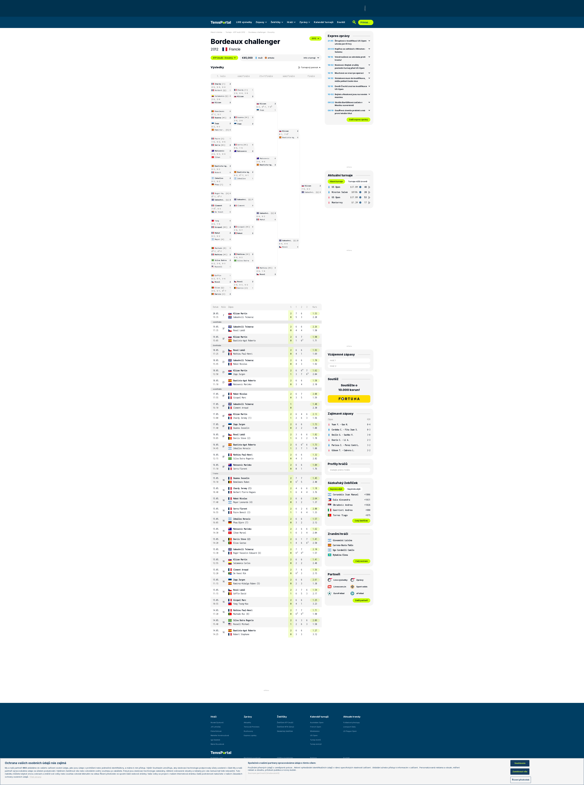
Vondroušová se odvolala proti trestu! (350, 58)
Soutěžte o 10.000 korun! (349, 387)
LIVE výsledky (244, 22)
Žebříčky (276, 22)
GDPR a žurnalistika (285, 758)
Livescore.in (340, 586)
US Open (314, 735)
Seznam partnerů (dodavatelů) (263, 773)
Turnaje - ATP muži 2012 (235, 32)
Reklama (313, 758)
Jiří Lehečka (216, 727)
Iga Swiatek (215, 740)
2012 (314, 38)
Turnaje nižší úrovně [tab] (357, 181)
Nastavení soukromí (252, 758)
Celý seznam (361, 561)
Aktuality (247, 722)
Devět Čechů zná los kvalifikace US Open (351, 87)
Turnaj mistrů (315, 740)
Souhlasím (519, 763)
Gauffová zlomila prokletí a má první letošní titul (350, 112)
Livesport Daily (349, 727)
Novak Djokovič (217, 722)
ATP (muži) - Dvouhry (223, 58)
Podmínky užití (217, 758)
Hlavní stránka (216, 32)
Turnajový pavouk (310, 67)
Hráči (290, 22)
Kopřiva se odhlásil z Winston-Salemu (350, 50)
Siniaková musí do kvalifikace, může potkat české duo (350, 79)
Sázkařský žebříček (285, 731)
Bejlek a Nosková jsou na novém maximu (351, 96)
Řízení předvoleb (520, 779)
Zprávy (303, 22)
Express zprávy (250, 735)
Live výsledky (341, 580)
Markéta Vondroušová (220, 735)
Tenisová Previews (251, 727)
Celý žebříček (361, 520)
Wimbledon (315, 731)
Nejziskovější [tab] (336, 489)
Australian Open (316, 722)
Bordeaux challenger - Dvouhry (262, 32)
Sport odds (361, 586)
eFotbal (360, 593)
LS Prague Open (350, 731)
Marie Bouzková (217, 744)
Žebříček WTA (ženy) (285, 727)
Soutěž (341, 22)
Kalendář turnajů (323, 22)
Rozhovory (248, 731)
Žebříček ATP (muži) (285, 722)
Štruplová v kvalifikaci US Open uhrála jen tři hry (351, 42)
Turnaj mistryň (316, 744)
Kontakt (346, 758)
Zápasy (260, 22)
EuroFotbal (339, 593)
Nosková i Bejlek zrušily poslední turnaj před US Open (350, 66)
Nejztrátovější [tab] (354, 489)
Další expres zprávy (358, 119)
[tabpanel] (349, 194)
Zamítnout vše (520, 771)
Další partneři (361, 600)
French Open (315, 727)
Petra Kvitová (216, 731)
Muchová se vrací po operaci (349, 73)
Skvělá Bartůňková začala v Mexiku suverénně (348, 104)
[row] (266, 315)
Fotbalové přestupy (351, 722)
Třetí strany (35, 777)
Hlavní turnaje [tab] (336, 181)
